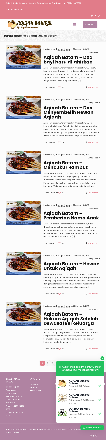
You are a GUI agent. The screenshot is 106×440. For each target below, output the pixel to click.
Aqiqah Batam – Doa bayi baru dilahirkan (68, 59)
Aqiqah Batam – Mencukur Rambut (65, 165)
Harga (35, 384)
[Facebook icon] (95, 15)
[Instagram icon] (99, 15)
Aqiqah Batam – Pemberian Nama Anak (71, 215)
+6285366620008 (73, 3)
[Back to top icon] (93, 434)
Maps (34, 387)
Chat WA (90, 24)
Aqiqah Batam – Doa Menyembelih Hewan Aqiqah (68, 112)
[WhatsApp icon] (92, 15)
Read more (93, 87)
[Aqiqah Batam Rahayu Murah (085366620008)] (29, 24)
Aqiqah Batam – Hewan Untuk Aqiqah (71, 266)
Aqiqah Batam (64, 49)
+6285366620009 (15, 9)
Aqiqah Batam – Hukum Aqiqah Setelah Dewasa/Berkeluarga (70, 319)
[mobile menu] (74, 24)
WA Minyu (36, 390)
